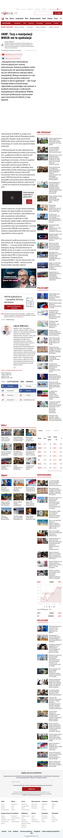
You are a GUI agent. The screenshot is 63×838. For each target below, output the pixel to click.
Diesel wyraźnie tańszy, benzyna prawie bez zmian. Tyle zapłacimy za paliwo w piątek (6, 453)
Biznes (13, 801)
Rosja (2, 804)
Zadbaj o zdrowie (54, 27)
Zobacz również (29, 201)
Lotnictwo (44, 809)
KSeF (12, 807)
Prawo (33, 816)
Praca (23, 801)
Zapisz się (31, 789)
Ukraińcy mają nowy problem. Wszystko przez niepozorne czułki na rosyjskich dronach (18, 517)
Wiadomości (44, 816)
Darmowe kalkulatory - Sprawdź (14, 307)
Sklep (60, 9)
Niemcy (3, 807)
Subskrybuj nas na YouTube (13, 54)
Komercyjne (34, 807)
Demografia (39, 23)
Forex (53, 807)
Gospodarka (6, 23)
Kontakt (4, 831)
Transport (44, 801)
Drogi (43, 806)
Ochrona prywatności (26, 831)
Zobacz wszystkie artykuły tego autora (11, 370)
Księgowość (34, 819)
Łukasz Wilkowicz (19, 45)
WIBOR (22, 381)
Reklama (15, 831)
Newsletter (44, 9)
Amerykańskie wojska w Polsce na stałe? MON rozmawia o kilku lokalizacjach (18, 439)
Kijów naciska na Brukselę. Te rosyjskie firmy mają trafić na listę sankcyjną (30, 489)
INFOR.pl (17, 9)
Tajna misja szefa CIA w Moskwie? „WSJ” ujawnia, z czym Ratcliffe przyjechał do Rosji (31, 517)
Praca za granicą (25, 809)
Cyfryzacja (48, 23)
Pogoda (43, 821)
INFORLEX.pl (30, 9)
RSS (31, 833)
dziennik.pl (23, 9)
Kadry (33, 818)
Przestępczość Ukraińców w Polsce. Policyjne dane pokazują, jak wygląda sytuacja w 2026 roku (31, 453)
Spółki (53, 806)
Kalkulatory (24, 813)
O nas (9, 831)
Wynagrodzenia (25, 806)
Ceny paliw (30, 27)
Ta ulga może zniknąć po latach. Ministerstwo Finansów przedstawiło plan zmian (30, 467)
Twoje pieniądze (15, 821)
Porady (53, 821)
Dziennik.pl (45, 813)
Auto (43, 819)
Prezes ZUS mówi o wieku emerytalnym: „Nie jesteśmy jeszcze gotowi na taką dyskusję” (5, 439)
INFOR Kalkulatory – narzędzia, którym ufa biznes (13, 299)
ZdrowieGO (55, 813)
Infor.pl (34, 813)
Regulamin (37, 831)
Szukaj (59, 13)
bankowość (29, 381)
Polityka (56, 23)
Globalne (3, 818)
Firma (12, 806)
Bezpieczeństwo (6, 813)
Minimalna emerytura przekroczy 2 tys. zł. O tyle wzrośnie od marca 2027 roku (31, 439)
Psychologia (55, 819)
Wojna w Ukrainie (41, 27)
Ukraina (3, 806)
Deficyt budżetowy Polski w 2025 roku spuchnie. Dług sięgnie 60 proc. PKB (6, 376)
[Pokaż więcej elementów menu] (61, 18)
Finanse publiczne (15, 818)
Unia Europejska (5, 809)
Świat (2, 801)
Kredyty (13, 819)
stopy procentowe (12, 381)
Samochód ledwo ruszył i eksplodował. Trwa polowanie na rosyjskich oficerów (31, 503)
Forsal (2, 30)
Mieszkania (34, 806)
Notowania (55, 801)
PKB (24, 23)
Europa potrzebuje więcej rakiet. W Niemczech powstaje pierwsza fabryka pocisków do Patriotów (6, 517)
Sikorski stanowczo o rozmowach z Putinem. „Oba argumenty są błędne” (5, 489)
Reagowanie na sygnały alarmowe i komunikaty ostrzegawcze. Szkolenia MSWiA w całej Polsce (6, 467)
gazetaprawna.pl (51, 9)
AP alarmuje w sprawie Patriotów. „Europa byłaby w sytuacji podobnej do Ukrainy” (18, 489)
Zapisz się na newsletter (12, 58)
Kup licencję (20, 316)
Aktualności (17, 23)
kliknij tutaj (38, 795)
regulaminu (32, 785)
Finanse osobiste (19, 27)
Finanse (13, 809)
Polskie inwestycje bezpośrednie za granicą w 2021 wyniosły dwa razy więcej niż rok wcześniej (28, 195)
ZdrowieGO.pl (37, 9)
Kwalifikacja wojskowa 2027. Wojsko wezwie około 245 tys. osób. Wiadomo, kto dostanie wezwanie (18, 453)
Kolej (43, 807)
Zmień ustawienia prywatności (50, 831)
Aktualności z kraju (5, 819)
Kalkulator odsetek (25, 823)
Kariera (23, 807)
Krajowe (3, 816)
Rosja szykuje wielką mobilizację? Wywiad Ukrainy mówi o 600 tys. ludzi (18, 503)
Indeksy (53, 804)
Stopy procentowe (17, 30)
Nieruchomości (36, 801)
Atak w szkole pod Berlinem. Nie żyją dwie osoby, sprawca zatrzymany (6, 503)
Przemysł (31, 23)
